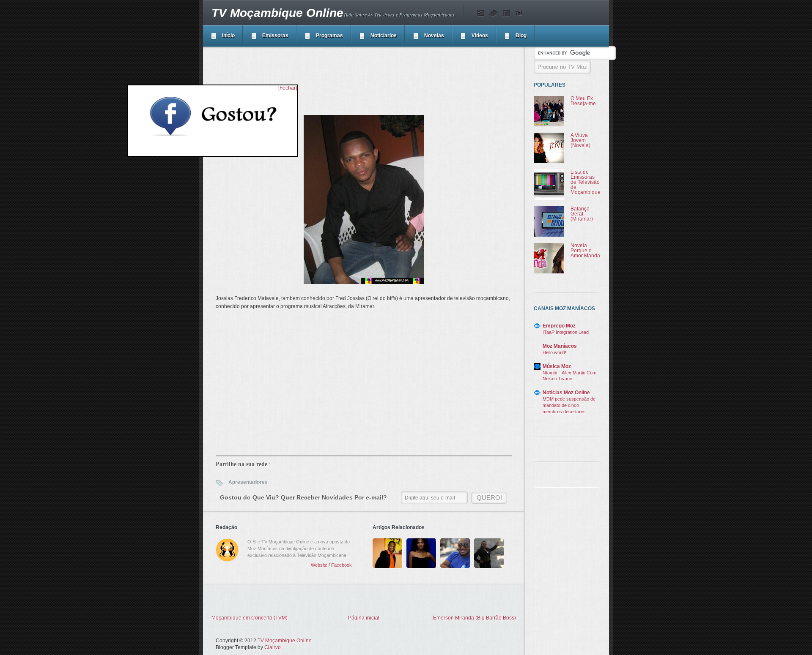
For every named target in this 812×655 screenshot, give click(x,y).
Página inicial (363, 618)
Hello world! (554, 352)
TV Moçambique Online (277, 12)
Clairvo (272, 647)
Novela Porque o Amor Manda (585, 251)
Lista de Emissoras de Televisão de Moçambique (586, 182)
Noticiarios (383, 35)
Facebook (341, 565)
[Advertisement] (370, 74)
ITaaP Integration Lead (566, 332)
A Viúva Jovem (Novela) (580, 140)
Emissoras (275, 35)
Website (319, 565)
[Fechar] (287, 87)
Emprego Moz (559, 326)
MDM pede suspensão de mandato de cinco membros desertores (569, 405)
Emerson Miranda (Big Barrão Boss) (474, 618)
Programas (329, 35)
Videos (480, 35)
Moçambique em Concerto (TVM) (249, 618)
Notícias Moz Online (566, 393)
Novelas (434, 35)
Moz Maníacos (560, 346)
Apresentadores (248, 482)
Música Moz (557, 366)
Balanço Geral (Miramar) (582, 214)
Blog (521, 35)
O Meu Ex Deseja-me (583, 101)
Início (228, 35)
